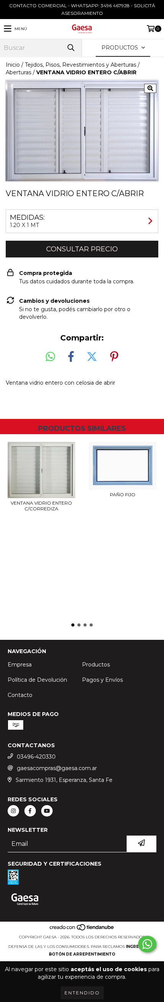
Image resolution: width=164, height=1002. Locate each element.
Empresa (20, 664)
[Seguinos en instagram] (13, 811)
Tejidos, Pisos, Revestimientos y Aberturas (80, 64)
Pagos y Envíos (102, 679)
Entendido (82, 993)
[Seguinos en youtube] (47, 811)
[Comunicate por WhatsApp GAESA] (147, 944)
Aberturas (18, 72)
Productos (96, 664)
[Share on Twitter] (92, 356)
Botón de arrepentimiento (82, 954)
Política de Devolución (37, 679)
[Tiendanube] (82, 929)
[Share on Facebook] (71, 356)
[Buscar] (70, 47)
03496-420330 (36, 756)
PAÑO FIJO (122, 494)
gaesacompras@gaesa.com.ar (57, 768)
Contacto (20, 695)
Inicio (13, 64)
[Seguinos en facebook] (30, 811)
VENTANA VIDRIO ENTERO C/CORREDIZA (41, 505)
